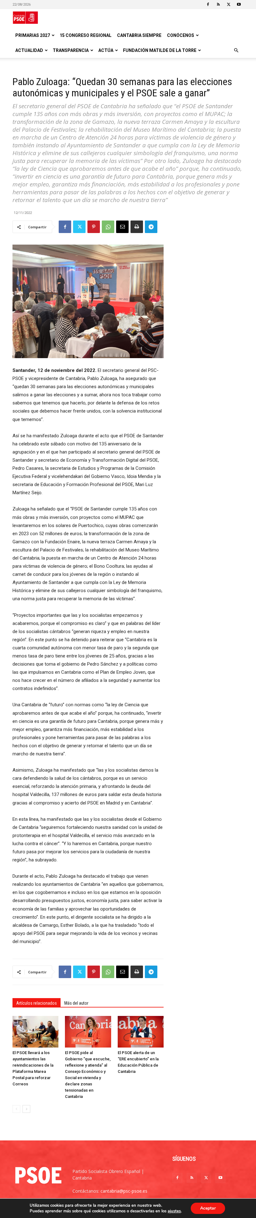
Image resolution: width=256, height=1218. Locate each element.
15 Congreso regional (85, 35)
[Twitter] (228, 4)
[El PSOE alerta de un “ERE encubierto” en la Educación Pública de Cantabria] (141, 1032)
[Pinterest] (93, 227)
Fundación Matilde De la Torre (159, 50)
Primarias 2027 (32, 35)
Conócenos (180, 35)
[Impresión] (136, 227)
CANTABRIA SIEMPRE (139, 35)
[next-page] (26, 1109)
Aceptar (208, 1208)
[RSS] (218, 4)
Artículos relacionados (36, 1003)
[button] (236, 50)
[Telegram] (151, 227)
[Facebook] (208, 4)
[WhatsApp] (108, 227)
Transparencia (71, 50)
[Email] (122, 227)
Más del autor (76, 1003)
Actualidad (29, 50)
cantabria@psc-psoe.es (124, 1191)
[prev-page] (16, 1109)
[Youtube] (239, 4)
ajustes (174, 1211)
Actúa (105, 50)
